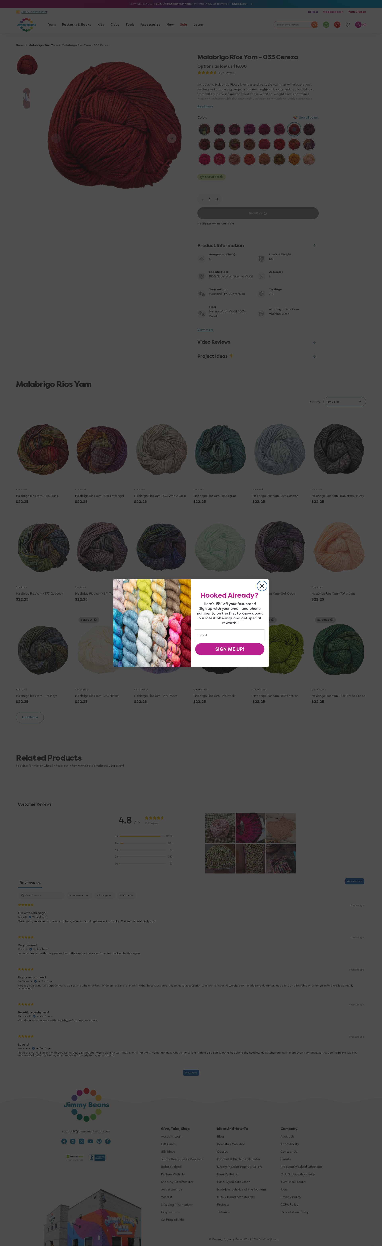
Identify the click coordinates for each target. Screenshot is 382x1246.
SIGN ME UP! (229, 649)
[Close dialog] (262, 586)
